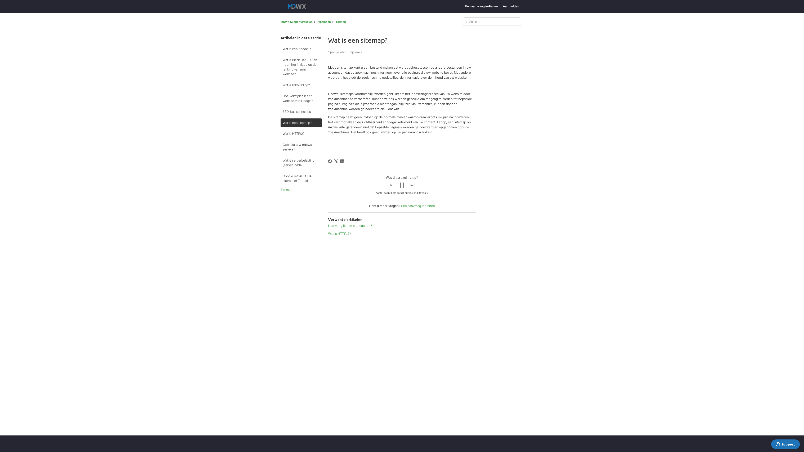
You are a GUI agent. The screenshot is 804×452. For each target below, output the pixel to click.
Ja (391, 185)
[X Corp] (336, 161)
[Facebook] (330, 161)
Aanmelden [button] (511, 6)
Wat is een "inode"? (297, 49)
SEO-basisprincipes (297, 112)
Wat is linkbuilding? (296, 85)
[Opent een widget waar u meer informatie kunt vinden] (785, 444)
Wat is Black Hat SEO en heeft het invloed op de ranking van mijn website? (300, 67)
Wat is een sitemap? (297, 123)
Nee (412, 185)
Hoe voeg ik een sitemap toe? (350, 226)
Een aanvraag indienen (481, 6)
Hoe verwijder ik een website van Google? (298, 98)
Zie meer (287, 190)
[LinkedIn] (342, 161)
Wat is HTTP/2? (293, 134)
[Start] (298, 6)
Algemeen (324, 21)
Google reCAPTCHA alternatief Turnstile (297, 178)
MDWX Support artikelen (297, 21)
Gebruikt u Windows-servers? (298, 147)
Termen (341, 21)
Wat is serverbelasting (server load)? (298, 162)
